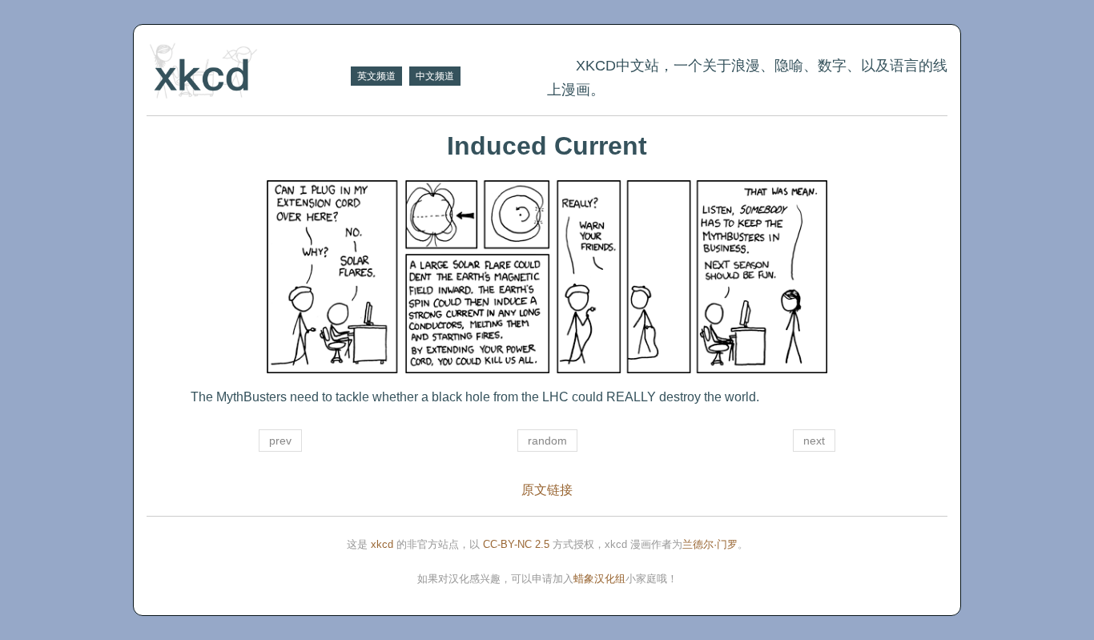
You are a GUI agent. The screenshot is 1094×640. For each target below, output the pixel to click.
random (547, 440)
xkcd (382, 544)
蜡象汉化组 (599, 579)
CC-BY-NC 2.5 (516, 544)
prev (280, 440)
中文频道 (435, 76)
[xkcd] (247, 72)
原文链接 (547, 490)
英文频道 (376, 76)
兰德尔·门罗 (710, 544)
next (814, 440)
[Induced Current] (547, 276)
